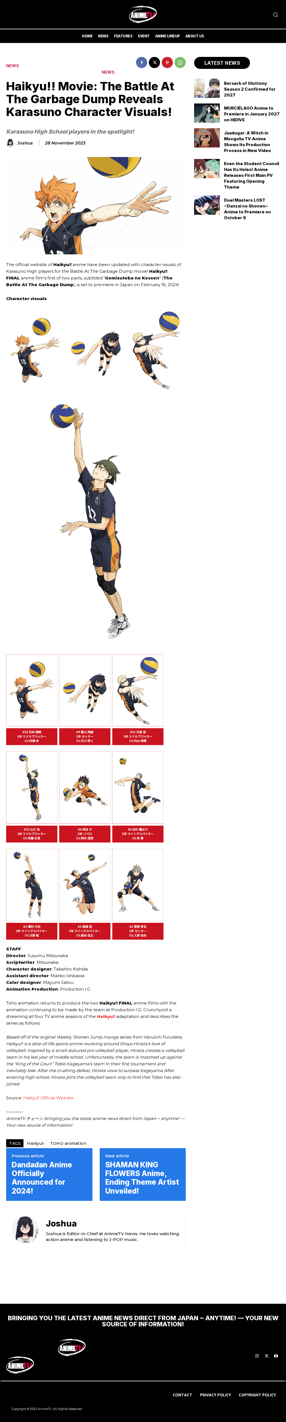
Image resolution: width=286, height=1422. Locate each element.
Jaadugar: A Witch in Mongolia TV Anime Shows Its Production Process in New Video (247, 141)
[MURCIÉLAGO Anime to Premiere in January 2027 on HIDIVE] (207, 113)
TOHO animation (68, 1143)
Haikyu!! (106, 1016)
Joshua (24, 143)
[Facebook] (141, 62)
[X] (154, 62)
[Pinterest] (167, 62)
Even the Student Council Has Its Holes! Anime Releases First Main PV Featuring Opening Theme (251, 175)
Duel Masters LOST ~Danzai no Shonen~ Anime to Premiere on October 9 (247, 208)
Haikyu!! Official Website (48, 1097)
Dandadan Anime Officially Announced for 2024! (42, 1177)
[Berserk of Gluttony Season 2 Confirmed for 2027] (207, 88)
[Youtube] (276, 1356)
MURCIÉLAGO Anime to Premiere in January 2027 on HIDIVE (252, 113)
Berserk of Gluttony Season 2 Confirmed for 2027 (250, 89)
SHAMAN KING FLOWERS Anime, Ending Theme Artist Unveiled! (142, 1177)
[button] (275, 14)
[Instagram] (257, 1356)
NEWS (12, 66)
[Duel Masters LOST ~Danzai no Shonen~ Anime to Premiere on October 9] (207, 205)
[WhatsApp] (180, 62)
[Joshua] (11, 143)
